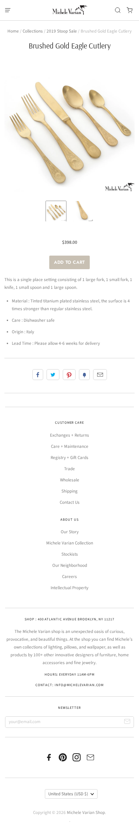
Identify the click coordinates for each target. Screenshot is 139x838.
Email (100, 374)
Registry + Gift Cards (69, 458)
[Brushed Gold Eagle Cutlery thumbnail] (56, 211)
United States (68, 794)
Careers (69, 577)
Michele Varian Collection (69, 543)
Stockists (69, 554)
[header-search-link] (118, 10)
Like (37, 374)
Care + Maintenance (69, 446)
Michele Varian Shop (86, 813)
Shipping (69, 491)
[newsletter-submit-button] (127, 722)
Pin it (69, 374)
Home (13, 31)
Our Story (70, 532)
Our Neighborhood (69, 565)
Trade (69, 469)
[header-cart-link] (130, 10)
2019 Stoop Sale (62, 31)
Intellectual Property (69, 588)
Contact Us (70, 502)
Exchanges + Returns (69, 435)
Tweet (53, 374)
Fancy (84, 374)
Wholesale (69, 480)
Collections (33, 31)
